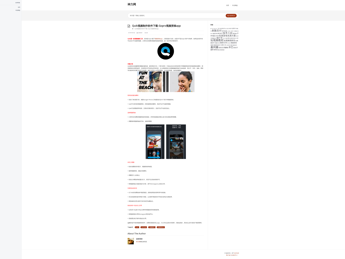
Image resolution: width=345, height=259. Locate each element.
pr (211, 28)
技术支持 (236, 253)
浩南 (226, 38)
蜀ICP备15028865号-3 (231, 255)
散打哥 (220, 38)
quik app (144, 227)
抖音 (217, 36)
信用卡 (234, 28)
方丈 (224, 38)
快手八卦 (228, 33)
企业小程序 (229, 28)
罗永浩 (228, 43)
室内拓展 (224, 31)
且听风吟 (139, 239)
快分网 (217, 33)
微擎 (214, 33)
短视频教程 (217, 40)
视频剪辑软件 (217, 45)
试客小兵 (223, 45)
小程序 (231, 31)
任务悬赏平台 (222, 28)
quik (137, 227)
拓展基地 (223, 35)
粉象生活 (217, 43)
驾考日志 (217, 50)
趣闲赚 (214, 47)
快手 (221, 33)
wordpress (214, 28)
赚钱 (232, 45)
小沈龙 (228, 31)
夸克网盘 (235, 5)
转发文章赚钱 (223, 47)
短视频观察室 (229, 40)
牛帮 (237, 38)
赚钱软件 (235, 45)
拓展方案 (232, 35)
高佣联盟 (222, 50)
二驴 (218, 28)
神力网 (132, 4)
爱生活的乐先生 (232, 38)
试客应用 (229, 45)
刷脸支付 (217, 30)
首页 (227, 5)
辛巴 (231, 47)
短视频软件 (152, 227)
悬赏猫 (235, 33)
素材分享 (223, 42)
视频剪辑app (159, 39)
